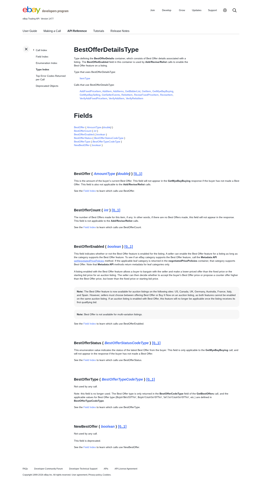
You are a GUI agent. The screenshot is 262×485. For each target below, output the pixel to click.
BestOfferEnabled (84, 134)
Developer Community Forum (48, 469)
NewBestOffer (82, 145)
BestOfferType (82, 141)
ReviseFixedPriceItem (146, 94)
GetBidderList (132, 91)
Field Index (42, 56)
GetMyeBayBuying (162, 91)
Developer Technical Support (83, 469)
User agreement (79, 475)
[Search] (234, 10)
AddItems (118, 91)
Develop (166, 10)
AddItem (107, 91)
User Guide (30, 30)
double (107, 127)
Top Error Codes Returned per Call (51, 77)
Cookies (107, 475)
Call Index (41, 50)
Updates (196, 10)
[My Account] (225, 10)
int (95, 130)
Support (212, 10)
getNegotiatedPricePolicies (89, 260)
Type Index (42, 69)
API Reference (77, 30)
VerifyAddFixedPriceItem (93, 98)
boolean (100, 134)
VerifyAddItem (116, 98)
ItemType (85, 78)
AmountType (94, 127)
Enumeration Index (46, 63)
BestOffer (79, 127)
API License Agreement (126, 469)
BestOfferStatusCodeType (109, 138)
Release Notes (120, 30)
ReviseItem (166, 94)
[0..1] (138, 174)
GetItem (146, 91)
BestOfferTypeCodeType (106, 141)
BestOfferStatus (83, 138)
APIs (106, 469)
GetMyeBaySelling (90, 94)
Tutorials (98, 30)
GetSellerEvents (111, 94)
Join (152, 10)
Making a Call (52, 30)
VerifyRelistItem (134, 98)
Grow (182, 10)
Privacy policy (95, 475)
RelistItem (127, 94)
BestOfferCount (82, 130)
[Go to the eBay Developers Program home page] (45, 12)
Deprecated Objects (47, 85)
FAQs (25, 469)
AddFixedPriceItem (90, 91)
